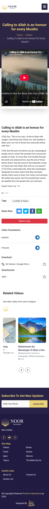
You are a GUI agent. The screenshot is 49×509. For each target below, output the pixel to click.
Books (29, 447)
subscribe (38, 403)
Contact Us (31, 475)
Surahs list (8, 479)
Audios (29, 452)
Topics (6, 460)
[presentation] (21, 370)
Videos (29, 35)
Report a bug (24, 221)
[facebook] (4, 437)
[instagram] (15, 437)
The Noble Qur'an (33, 460)
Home (20, 35)
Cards (5, 452)
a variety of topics (20, 201)
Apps (5, 456)
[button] (44, 7)
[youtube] (9, 437)
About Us (7, 475)
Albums (29, 456)
